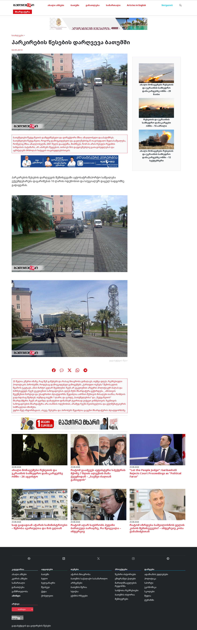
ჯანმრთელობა (20, 591)
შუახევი (45, 587)
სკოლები (149, 591)
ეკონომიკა (150, 587)
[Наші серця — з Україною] (23, 5)
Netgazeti (167, 5)
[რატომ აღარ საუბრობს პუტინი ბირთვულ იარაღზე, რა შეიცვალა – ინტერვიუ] (98, 504)
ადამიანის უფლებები (156, 574)
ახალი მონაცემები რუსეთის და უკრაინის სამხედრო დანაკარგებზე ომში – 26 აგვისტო (37, 473)
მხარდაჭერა (22, 11)
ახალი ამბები (56, 5)
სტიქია (75, 591)
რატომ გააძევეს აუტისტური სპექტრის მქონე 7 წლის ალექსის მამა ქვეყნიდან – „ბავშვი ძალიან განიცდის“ (98, 475)
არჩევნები (76, 582)
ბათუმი (74, 5)
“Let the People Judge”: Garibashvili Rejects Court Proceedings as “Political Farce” (155, 473)
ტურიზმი (149, 600)
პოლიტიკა (150, 578)
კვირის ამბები (19, 578)
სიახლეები (17, 35)
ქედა (44, 591)
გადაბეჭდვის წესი (118, 360)
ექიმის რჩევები (79, 595)
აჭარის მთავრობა (80, 574)
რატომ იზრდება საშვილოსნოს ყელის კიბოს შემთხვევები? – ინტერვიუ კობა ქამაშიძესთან (157, 528)
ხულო (44, 578)
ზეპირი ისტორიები (125, 574)
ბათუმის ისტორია (125, 594)
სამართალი (113, 5)
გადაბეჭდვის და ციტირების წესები (31, 625)
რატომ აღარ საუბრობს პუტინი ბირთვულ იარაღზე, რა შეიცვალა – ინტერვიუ (96, 528)
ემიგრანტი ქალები (125, 578)
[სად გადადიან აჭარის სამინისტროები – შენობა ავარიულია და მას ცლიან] (39, 504)
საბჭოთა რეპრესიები (126, 590)
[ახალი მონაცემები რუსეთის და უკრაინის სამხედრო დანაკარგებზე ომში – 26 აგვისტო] (39, 449)
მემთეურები (121, 598)
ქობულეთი (47, 595)
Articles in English (136, 5)
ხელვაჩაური (48, 582)
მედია (147, 595)
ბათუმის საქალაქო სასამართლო (89, 578)
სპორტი (148, 582)
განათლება (93, 5)
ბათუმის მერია (79, 587)
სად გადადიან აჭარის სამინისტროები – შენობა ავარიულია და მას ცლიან (39, 526)
